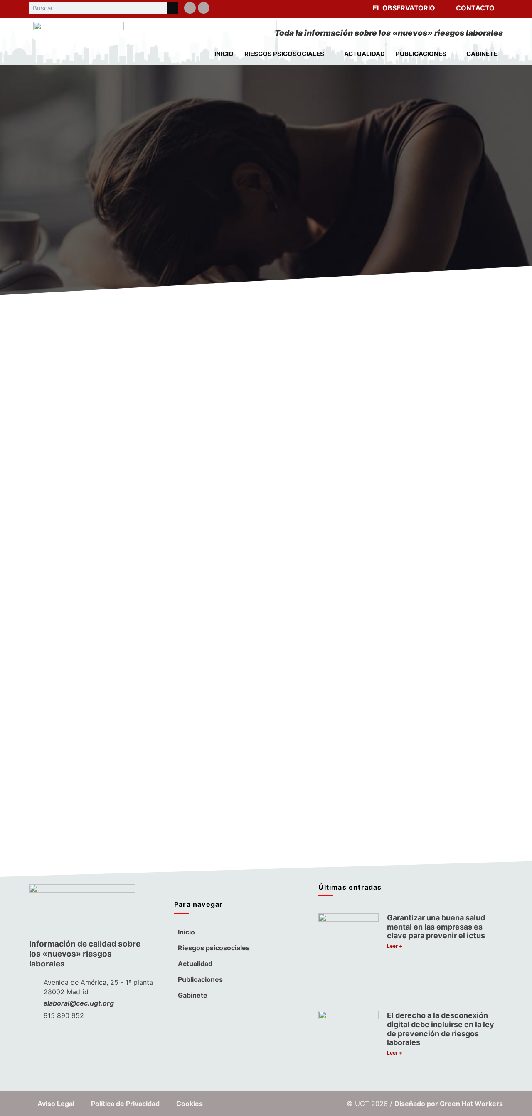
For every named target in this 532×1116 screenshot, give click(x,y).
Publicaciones (421, 54)
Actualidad (364, 54)
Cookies (189, 1103)
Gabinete (482, 54)
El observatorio (404, 8)
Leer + (394, 946)
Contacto (475, 8)
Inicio (224, 54)
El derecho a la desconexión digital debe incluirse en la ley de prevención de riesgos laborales (440, 1029)
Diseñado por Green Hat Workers (448, 1103)
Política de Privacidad (125, 1103)
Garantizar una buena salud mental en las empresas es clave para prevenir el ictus (436, 926)
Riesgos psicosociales (284, 54)
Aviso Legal (55, 1103)
